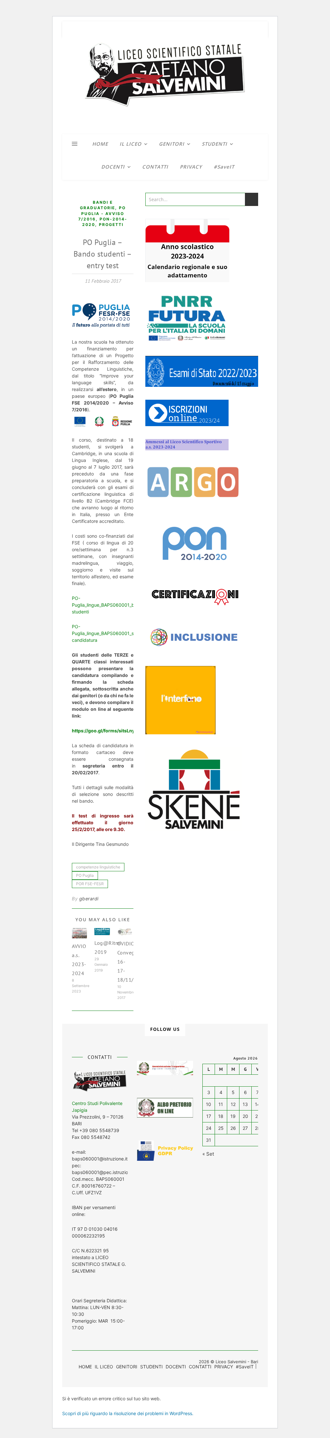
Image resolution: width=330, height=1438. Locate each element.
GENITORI (171, 144)
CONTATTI (155, 166)
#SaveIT (224, 166)
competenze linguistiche (98, 867)
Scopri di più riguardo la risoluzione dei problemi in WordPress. (127, 1413)
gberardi (89, 898)
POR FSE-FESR (90, 883)
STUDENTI (214, 144)
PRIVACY (191, 166)
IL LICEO (130, 144)
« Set (208, 1154)
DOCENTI (113, 166)
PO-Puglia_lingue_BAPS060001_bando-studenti (109, 604)
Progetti (111, 224)
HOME (100, 144)
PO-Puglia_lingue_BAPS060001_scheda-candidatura (110, 633)
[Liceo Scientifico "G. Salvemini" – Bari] (165, 85)
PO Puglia (85, 875)
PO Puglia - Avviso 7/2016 (102, 213)
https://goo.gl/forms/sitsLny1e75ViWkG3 (117, 730)
